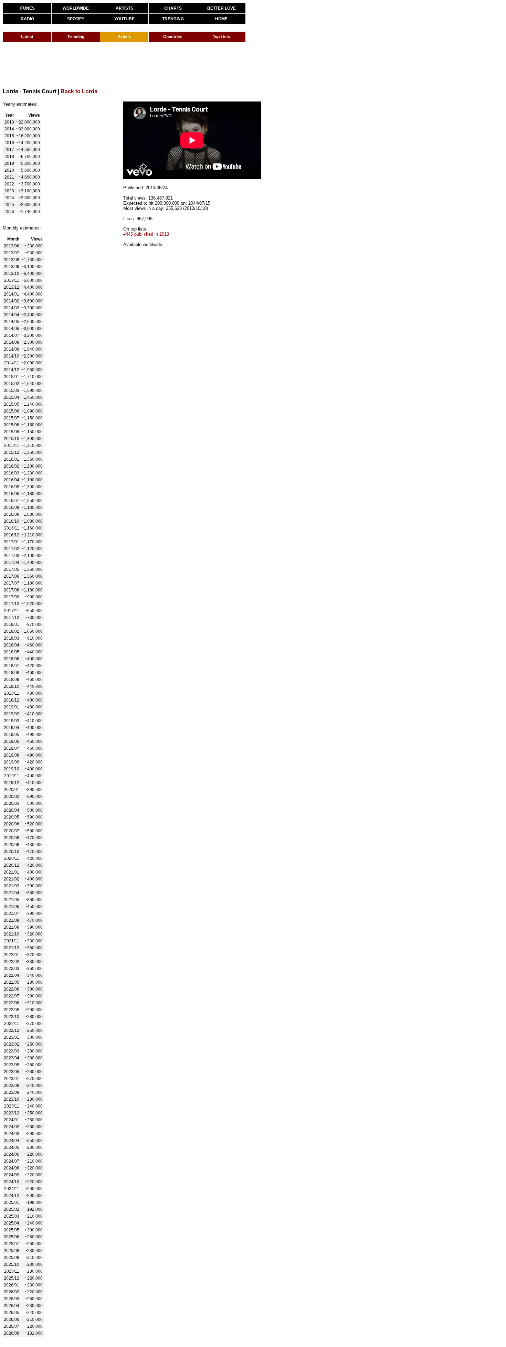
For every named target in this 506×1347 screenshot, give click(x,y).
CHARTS (173, 8)
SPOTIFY (75, 19)
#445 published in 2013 (146, 234)
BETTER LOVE (221, 8)
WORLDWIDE (76, 8)
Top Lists (221, 36)
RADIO (27, 19)
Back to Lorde (79, 91)
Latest (27, 36)
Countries (172, 36)
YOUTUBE (124, 19)
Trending (75, 36)
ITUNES (27, 8)
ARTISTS (124, 8)
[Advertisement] (128, 64)
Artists (124, 36)
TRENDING (173, 19)
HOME (221, 19)
